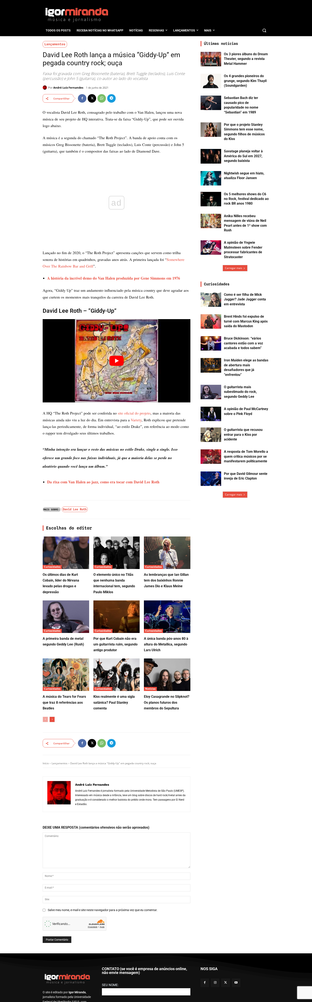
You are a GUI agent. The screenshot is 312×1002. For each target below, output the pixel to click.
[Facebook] (82, 98)
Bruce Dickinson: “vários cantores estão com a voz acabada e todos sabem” (243, 343)
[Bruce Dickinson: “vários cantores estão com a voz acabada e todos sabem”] (211, 343)
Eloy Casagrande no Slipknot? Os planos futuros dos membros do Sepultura (166, 702)
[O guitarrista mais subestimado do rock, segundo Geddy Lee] (211, 392)
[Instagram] (215, 983)
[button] (264, 30)
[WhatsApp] (101, 98)
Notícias (150, 689)
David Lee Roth (75, 509)
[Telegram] (111, 98)
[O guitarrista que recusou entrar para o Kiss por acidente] (211, 434)
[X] (92, 98)
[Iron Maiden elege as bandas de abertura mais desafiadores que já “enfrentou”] (211, 365)
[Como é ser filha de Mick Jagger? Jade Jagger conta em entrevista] (211, 299)
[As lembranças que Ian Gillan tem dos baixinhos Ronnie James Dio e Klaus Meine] (167, 552)
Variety (136, 419)
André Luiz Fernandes (68, 87)
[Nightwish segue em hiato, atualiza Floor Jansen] (211, 178)
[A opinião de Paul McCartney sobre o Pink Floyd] (211, 414)
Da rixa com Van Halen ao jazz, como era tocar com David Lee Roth (103, 482)
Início (46, 763)
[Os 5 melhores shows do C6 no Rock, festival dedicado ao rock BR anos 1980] (211, 199)
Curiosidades (52, 567)
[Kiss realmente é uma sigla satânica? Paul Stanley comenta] (116, 674)
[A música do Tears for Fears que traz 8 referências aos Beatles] (66, 674)
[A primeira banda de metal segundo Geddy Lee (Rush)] (66, 616)
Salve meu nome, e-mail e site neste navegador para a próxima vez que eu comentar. (102, 910)
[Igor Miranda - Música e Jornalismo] (77, 14)
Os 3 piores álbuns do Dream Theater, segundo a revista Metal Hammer (246, 59)
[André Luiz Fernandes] (45, 87)
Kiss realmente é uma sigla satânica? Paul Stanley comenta (114, 702)
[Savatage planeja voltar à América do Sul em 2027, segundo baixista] (211, 156)
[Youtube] (236, 983)
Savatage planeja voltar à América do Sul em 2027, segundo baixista (243, 156)
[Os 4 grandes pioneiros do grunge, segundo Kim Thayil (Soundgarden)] (211, 81)
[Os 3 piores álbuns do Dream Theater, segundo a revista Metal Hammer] (211, 59)
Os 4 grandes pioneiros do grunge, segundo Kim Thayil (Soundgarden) (245, 81)
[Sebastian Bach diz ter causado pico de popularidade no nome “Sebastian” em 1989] (211, 103)
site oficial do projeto (134, 413)
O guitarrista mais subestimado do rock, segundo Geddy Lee (240, 392)
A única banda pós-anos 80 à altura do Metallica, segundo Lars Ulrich (166, 644)
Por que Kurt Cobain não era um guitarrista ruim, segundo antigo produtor (115, 644)
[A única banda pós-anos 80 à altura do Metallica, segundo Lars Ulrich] (167, 616)
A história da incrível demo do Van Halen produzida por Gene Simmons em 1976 (113, 278)
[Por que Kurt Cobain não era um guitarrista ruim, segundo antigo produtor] (116, 616)
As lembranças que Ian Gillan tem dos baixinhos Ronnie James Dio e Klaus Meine (166, 580)
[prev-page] (45, 719)
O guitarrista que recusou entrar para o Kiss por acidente (243, 434)
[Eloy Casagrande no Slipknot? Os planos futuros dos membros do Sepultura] (167, 674)
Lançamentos (54, 44)
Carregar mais (233, 268)
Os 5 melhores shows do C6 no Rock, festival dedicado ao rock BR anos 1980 (246, 199)
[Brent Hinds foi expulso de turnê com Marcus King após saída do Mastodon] (211, 321)
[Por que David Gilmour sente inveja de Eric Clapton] (211, 478)
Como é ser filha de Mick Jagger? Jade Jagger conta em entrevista (245, 299)
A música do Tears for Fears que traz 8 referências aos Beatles (64, 702)
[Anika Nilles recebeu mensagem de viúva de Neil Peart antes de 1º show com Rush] (211, 221)
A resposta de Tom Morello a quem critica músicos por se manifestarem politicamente (246, 456)
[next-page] (52, 719)
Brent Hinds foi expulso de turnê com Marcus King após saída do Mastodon (246, 321)
